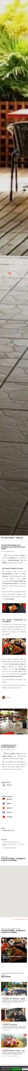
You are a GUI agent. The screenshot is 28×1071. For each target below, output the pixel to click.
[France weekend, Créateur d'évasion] (5, 2)
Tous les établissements (19, 919)
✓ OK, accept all (16, 1069)
